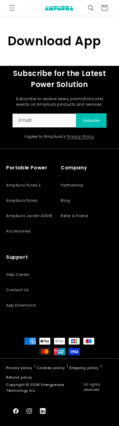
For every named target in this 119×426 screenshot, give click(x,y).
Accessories (18, 231)
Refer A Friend (74, 215)
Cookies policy (51, 367)
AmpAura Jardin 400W (29, 215)
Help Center (17, 274)
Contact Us (17, 289)
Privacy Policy (80, 136)
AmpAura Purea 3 (23, 185)
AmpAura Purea (22, 200)
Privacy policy (19, 367)
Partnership (72, 185)
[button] (12, 8)
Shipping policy (84, 367)
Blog (65, 200)
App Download (21, 305)
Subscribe (91, 121)
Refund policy (19, 377)
